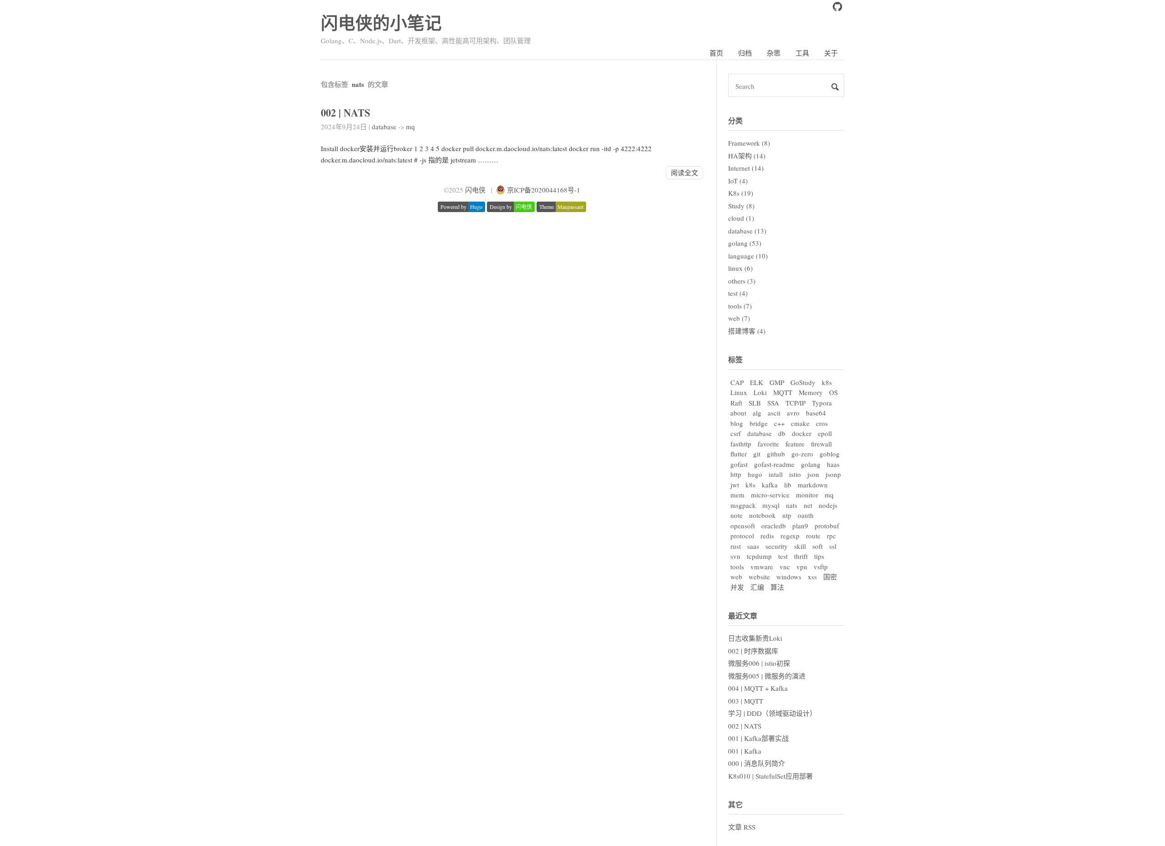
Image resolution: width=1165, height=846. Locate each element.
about (738, 412)
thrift (801, 556)
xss (812, 576)
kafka (770, 484)
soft (817, 546)
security (776, 546)
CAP (737, 382)
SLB (755, 402)
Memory (811, 392)
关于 (831, 52)
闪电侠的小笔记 (381, 22)
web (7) (739, 318)
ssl (832, 546)
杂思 (773, 52)
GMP (777, 382)
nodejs (828, 505)
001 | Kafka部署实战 (758, 738)
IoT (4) (738, 180)
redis (767, 535)
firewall (821, 443)
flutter (738, 453)
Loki (760, 392)
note (736, 515)
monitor (807, 494)
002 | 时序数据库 (753, 650)
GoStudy (803, 382)
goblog (830, 453)
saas (753, 546)
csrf (735, 433)
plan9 (800, 525)
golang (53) (744, 243)
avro (793, 412)
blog (736, 423)
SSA (773, 402)
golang (811, 464)
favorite (768, 443)
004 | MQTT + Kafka (758, 688)
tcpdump (759, 556)
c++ (779, 423)
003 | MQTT (745, 700)
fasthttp (740, 443)
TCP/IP (795, 402)
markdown (813, 484)
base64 (816, 412)
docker (801, 433)
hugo (755, 474)
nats (791, 505)
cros (822, 423)
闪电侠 (475, 189)
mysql (771, 505)
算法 (777, 587)
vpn (801, 566)
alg (757, 412)
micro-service (770, 494)
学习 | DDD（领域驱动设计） (772, 713)
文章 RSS (741, 826)
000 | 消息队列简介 (756, 763)
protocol (742, 535)
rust (735, 546)
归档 (745, 52)
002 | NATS (345, 112)
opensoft (742, 525)
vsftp (821, 566)
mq (410, 126)
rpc (831, 535)
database (384, 126)
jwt (734, 484)
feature (795, 443)
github (776, 453)
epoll (825, 433)
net (808, 505)
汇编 (757, 587)
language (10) (748, 255)
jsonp (833, 474)
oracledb (773, 525)
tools (737, 566)
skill (800, 546)
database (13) (747, 230)
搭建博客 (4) (746, 330)
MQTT (782, 392)
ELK (756, 382)
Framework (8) (749, 142)
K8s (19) (740, 193)
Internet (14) (746, 167)
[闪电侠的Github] (837, 8)
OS (833, 392)
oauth (806, 515)
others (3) (741, 280)
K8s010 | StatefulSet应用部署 (770, 775)
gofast (739, 464)
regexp (790, 535)
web (736, 576)
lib (787, 484)
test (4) (738, 293)
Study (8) (741, 205)
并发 (737, 587)
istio (795, 474)
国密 (830, 576)
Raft (736, 402)
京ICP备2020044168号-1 (543, 189)
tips (819, 556)
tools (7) (740, 305)
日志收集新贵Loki (755, 638)
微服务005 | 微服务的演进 (766, 675)
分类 (735, 120)
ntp (786, 515)
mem (737, 494)
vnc (785, 566)
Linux (738, 392)
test (783, 556)
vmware (761, 566)
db (781, 433)
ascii (774, 412)
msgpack (743, 505)
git (756, 453)
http (735, 474)
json (813, 474)
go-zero (802, 453)
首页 (716, 52)
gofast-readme (774, 464)
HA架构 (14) (746, 155)
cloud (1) (741, 218)
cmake (800, 423)
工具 (802, 52)
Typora (822, 402)
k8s (827, 382)
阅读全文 (684, 172)
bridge (759, 423)
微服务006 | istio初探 (759, 663)
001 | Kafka (744, 750)
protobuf (827, 525)
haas (833, 464)
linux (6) (740, 268)
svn (735, 556)
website (759, 576)
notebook (762, 515)
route (813, 535)
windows (788, 576)
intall (776, 474)
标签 (735, 359)
